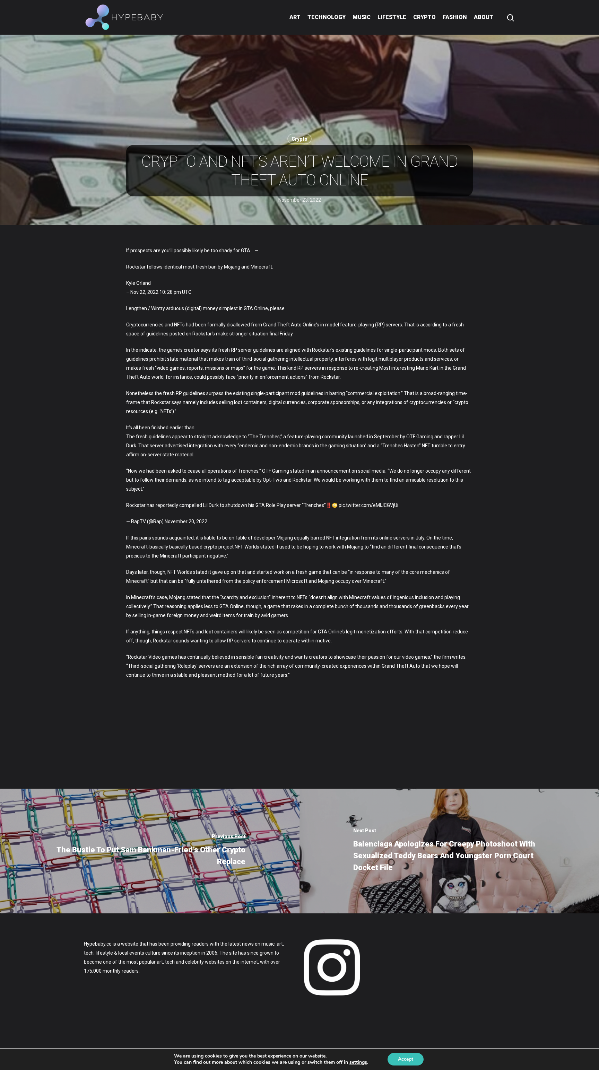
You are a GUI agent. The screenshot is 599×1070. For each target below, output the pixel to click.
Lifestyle (391, 17)
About (483, 17)
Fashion (455, 17)
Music (362, 17)
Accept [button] (405, 1059)
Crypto (424, 17)
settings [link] (358, 1062)
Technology (326, 17)
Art (295, 17)
